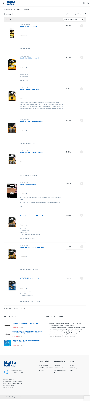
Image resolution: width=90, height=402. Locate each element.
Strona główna (8, 9)
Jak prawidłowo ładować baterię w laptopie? (62, 325)
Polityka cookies (59, 367)
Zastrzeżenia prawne (60, 373)
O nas (71, 370)
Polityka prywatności (60, 370)
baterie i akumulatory (25, 24)
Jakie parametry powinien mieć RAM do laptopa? (63, 334)
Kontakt (72, 365)
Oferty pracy (73, 367)
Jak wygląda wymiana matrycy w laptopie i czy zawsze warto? (67, 327)
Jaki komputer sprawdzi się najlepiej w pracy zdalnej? (64, 332)
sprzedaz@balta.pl (17, 383)
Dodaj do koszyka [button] (80, 57)
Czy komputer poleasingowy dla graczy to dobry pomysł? (65, 330)
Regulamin (57, 365)
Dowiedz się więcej (80, 25)
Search (80, 3)
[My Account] (84, 3)
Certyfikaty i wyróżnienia (46, 367)
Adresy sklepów (43, 365)
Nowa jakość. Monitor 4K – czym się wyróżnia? (62, 336)
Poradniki (41, 370)
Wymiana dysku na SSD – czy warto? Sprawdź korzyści (65, 323)
